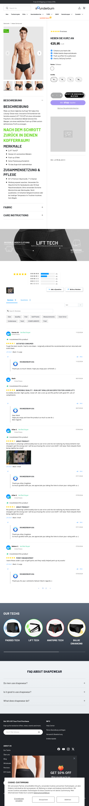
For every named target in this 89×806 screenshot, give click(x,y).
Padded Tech (12, 640)
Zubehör (78, 14)
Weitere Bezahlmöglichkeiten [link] (68, 108)
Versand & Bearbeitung (54, 734)
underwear (12, 321)
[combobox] (17, 8)
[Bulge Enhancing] (76, 628)
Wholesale (7, 763)
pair (26, 317)
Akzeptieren (43, 799)
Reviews (6, 767)
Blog (5, 759)
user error (62, 317)
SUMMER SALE (44, 18)
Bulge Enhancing (76, 642)
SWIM (57, 14)
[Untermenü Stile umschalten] (27, 14)
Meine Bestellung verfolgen (55, 730)
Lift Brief (9, 352)
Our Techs (7, 750)
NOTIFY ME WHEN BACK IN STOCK (74, 95)
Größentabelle (51, 739)
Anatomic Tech (55, 640)
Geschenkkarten (36, 14)
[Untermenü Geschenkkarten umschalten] (43, 14)
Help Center (50, 725)
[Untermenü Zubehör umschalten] (82, 14)
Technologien (15, 14)
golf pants (35, 317)
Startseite (6, 23)
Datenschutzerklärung (41, 793)
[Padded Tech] (12, 628)
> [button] (50, 588)
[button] (84, 8)
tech (22, 321)
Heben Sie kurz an (17, 23)
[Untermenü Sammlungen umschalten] (71, 14)
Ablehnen (67, 799)
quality (17, 317)
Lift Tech (34, 640)
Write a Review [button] (75, 289)
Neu (7, 14)
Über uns (6, 754)
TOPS (48, 14)
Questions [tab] (24, 300)
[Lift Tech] (34, 628)
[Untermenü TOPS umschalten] (51, 14)
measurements (49, 317)
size (9, 317)
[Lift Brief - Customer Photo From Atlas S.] (10, 290)
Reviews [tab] (10, 300)
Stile (23, 14)
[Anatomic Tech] (55, 628)
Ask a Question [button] (56, 289)
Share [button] (11, 357)
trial (45, 321)
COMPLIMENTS (33, 321)
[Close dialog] (74, 758)
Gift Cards (7, 772)
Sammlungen (65, 14)
